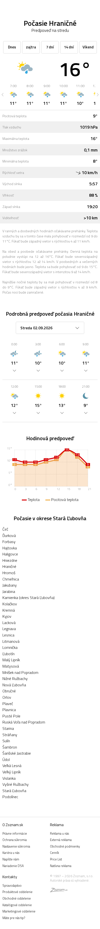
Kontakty (9, 877)
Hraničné (9, 566)
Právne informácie (14, 833)
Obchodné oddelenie (16, 898)
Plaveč (7, 703)
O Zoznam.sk (12, 825)
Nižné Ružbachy (15, 678)
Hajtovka (9, 548)
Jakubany (9, 585)
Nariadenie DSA (13, 865)
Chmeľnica (10, 579)
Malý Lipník (11, 660)
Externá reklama (61, 839)
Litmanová (10, 641)
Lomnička (9, 647)
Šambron (9, 747)
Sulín (6, 741)
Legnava (9, 629)
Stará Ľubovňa (14, 791)
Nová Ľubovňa (14, 685)
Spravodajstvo (12, 885)
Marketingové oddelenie (18, 911)
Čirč (5, 529)
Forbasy (9, 542)
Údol (6, 759)
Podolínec (10, 797)
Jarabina (8, 591)
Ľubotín (8, 654)
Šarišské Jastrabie (16, 753)
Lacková (9, 622)
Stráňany (9, 735)
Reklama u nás (59, 833)
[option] (13, 95)
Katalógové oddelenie (17, 904)
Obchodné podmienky (65, 846)
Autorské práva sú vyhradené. (69, 880)
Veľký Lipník (11, 772)
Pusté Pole (11, 716)
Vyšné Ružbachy (15, 784)
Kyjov (6, 616)
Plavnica (9, 710)
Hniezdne (9, 560)
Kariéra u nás (10, 852)
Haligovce (10, 554)
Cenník (54, 852)
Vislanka (9, 778)
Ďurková (9, 535)
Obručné (9, 691)
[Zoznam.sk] (58, 890)
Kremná (8, 610)
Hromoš (8, 573)
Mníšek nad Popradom (20, 672)
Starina (8, 728)
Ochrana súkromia (14, 839)
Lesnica (8, 635)
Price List (56, 859)
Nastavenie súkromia (16, 846)
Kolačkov (9, 604)
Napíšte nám (10, 859)
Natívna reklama (60, 865)
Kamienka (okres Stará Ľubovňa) (28, 597)
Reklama (57, 825)
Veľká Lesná (11, 765)
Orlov (6, 697)
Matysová (10, 666)
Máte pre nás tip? (13, 917)
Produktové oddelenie (17, 891)
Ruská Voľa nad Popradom (23, 722)
